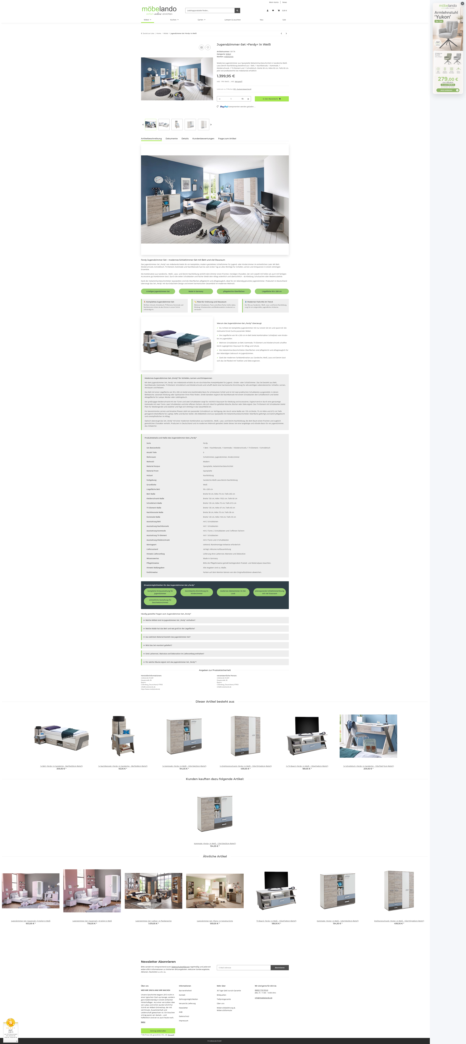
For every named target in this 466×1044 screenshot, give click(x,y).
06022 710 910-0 (261, 990)
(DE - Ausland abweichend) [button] (242, 89)
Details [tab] (185, 138)
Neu (261, 20)
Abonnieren (280, 967)
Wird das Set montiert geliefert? (159, 645)
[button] (267, 10)
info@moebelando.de (263, 998)
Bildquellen (221, 995)
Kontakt (182, 995)
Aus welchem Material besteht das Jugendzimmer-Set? (168, 637)
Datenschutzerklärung (180, 967)
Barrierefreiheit (185, 990)
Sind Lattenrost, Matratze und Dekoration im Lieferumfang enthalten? (175, 653)
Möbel (228, 54)
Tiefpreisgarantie (224, 999)
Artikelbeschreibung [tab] (151, 138)
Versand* (238, 81)
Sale (284, 20)
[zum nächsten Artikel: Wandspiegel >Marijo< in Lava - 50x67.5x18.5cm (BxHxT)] (286, 33)
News (284, 2)
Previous (143, 124)
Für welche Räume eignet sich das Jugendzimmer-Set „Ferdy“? (171, 662)
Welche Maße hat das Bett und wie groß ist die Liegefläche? (170, 628)
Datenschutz (184, 1016)
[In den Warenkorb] (143, 41)
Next (211, 124)
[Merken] (208, 47)
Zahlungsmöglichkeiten (188, 999)
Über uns (220, 1003)
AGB (180, 1012)
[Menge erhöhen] (248, 98)
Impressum (183, 1020)
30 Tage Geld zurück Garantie (229, 990)
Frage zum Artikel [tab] (227, 138)
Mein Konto (274, 2)
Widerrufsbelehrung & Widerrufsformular (226, 1009)
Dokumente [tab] (172, 138)
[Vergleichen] (201, 47)
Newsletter (183, 1008)
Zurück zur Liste (148, 33)
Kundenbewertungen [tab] (203, 138)
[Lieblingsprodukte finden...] (237, 10)
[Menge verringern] (219, 98)
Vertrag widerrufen (158, 1031)
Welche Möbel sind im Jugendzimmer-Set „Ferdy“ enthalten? (170, 620)
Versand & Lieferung (187, 1003)
